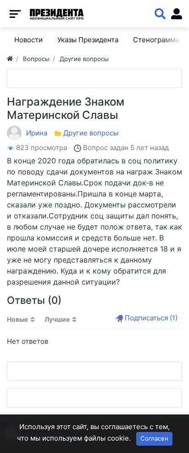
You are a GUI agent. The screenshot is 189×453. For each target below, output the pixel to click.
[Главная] (10, 58)
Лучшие (57, 319)
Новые (17, 319)
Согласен (154, 438)
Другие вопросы (90, 133)
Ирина (36, 133)
